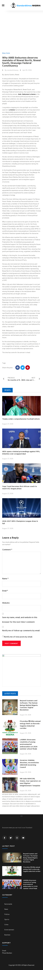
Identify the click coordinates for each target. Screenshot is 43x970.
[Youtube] (23, 837)
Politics (6, 53)
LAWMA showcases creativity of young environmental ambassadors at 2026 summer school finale (28, 744)
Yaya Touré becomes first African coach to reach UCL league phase (19, 487)
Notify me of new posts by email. (18, 636)
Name (5, 578)
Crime (6, 924)
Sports (6, 919)
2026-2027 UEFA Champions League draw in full (20, 522)
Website (6, 602)
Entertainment (9, 930)
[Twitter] (10, 837)
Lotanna (12, 110)
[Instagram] (17, 837)
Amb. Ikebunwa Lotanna (27, 94)
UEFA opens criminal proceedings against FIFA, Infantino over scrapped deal (21, 452)
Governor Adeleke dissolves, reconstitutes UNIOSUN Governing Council (29, 763)
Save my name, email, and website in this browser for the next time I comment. (19, 619)
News (6, 909)
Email (5, 590)
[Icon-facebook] (4, 837)
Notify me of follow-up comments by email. (21, 630)
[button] (3, 5)
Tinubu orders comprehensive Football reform (21, 419)
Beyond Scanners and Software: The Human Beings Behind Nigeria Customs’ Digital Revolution (29, 705)
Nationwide (8, 904)
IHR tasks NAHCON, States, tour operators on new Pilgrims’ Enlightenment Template (30, 782)
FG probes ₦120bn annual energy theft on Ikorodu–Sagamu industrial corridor (30, 724)
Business (7, 935)
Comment (7, 549)
